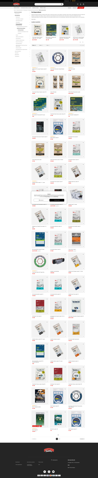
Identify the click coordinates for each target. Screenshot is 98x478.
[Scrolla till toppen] (58, 435)
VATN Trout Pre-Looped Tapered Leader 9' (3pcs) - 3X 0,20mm (78, 38)
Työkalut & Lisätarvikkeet (20, 40)
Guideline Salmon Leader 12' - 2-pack (38, 182)
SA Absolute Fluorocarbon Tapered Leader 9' (39, 136)
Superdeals (81, 7)
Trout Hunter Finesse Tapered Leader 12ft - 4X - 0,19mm (37, 38)
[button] (77, 1)
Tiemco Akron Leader (72, 249)
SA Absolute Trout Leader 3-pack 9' (56, 181)
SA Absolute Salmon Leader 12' (73, 159)
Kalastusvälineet (16, 7)
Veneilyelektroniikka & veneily (26, 7)
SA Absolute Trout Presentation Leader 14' (39, 204)
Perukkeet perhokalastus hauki (23, 31)
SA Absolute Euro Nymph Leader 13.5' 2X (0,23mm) (57, 317)
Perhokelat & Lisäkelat (19, 18)
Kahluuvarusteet (18, 47)
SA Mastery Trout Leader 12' (55, 384)
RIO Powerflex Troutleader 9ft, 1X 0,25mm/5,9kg (51, 38)
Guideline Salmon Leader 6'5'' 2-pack (38, 339)
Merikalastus (17, 54)
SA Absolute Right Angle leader (73, 339)
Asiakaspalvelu (66, 0)
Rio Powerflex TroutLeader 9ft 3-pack (38, 114)
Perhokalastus (17, 15)
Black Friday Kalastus (71, 467)
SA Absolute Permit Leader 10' (55, 294)
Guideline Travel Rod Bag (54, 271)
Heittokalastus (17, 13)
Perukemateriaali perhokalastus (22, 26)
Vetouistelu (16, 52)
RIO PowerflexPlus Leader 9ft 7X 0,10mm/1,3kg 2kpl (37, 362)
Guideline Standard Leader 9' (55, 339)
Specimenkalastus (18, 51)
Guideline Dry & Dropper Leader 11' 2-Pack (75, 271)
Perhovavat (18, 17)
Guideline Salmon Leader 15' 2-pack (56, 361)
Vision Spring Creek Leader (36, 159)
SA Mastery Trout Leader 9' (37, 316)
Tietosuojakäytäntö (19, 464)
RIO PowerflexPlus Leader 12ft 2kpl (38, 249)
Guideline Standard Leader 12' (73, 361)
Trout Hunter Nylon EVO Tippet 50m (38, 272)
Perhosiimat (18, 22)
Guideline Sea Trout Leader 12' (73, 294)
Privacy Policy (47, 196)
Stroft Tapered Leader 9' (54, 137)
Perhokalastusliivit (19, 43)
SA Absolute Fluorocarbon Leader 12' (56, 204)
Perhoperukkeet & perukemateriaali (19, 24)
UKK (39, 464)
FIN (17, 0)
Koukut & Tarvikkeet (19, 41)
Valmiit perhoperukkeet (21, 28)
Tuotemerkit (75, 7)
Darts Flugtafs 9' (35, 429)
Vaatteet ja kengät (35, 7)
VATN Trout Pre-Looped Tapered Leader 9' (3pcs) (39, 69)
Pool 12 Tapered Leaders (36, 406)
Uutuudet (69, 7)
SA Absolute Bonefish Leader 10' (37, 294)
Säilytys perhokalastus (19, 36)
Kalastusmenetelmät (18, 12)
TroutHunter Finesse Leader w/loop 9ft (38, 384)
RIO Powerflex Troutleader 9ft (73, 114)
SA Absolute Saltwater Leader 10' (56, 226)
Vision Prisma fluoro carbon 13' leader (56, 159)
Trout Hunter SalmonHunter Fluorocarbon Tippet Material (75, 406)
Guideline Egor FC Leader (72, 204)
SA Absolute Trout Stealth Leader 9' (74, 226)
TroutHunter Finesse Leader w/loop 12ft (75, 384)
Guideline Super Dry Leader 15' (73, 181)
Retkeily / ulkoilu (43, 7)
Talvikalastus (17, 56)
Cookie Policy (55, 196)
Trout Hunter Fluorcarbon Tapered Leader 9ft (76, 316)
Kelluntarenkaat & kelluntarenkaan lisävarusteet (21, 46)
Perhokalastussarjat (19, 20)
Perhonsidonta (18, 38)
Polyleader (19, 33)
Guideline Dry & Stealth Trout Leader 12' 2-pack (39, 227)
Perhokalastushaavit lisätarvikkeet (21, 49)
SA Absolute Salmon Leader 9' (55, 249)
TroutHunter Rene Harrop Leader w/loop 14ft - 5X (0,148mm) (64, 38)
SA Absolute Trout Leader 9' (73, 136)
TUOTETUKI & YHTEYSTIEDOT (29, 465)
